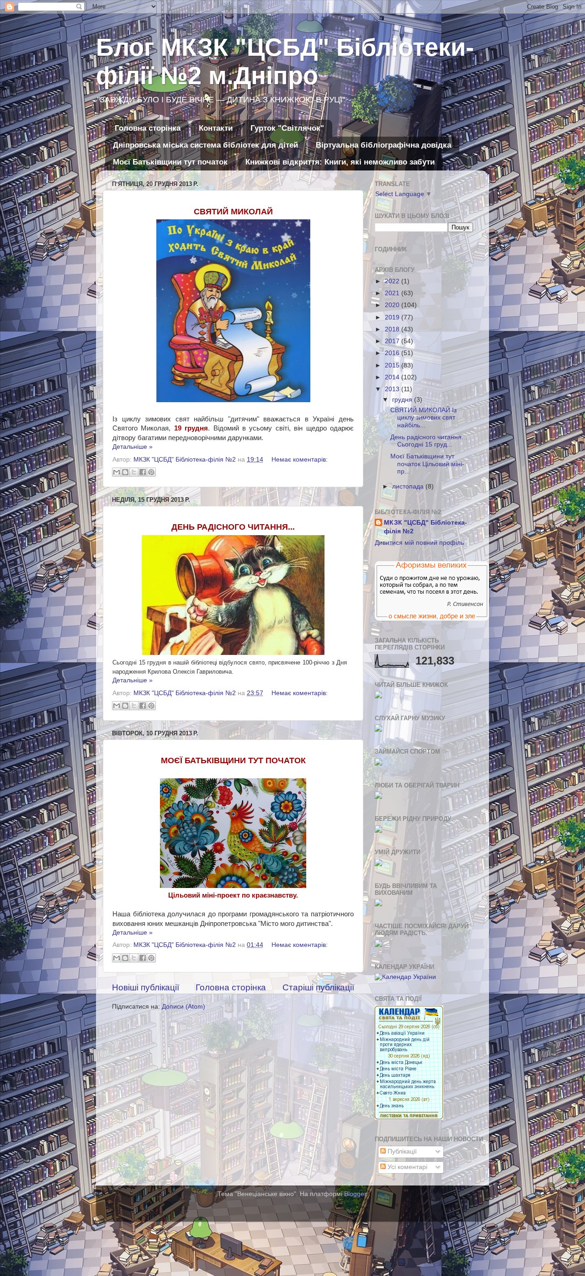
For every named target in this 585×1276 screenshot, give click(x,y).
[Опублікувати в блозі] (125, 472)
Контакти (216, 128)
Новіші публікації (145, 987)
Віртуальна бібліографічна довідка (383, 145)
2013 (393, 389)
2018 (393, 329)
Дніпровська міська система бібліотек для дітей (205, 145)
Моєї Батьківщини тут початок (170, 162)
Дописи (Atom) (183, 1006)
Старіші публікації (318, 987)
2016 (393, 353)
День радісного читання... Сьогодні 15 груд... (428, 441)
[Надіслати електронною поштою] (116, 472)
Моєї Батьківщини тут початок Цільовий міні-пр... (427, 463)
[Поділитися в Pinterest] (151, 472)
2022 (393, 281)
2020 (393, 305)
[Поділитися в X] (133, 472)
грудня (403, 399)
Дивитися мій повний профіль (419, 542)
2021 (393, 293)
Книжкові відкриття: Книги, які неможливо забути (340, 162)
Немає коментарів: (299, 459)
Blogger (355, 1194)
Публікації (401, 1151)
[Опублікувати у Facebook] (142, 472)
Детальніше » (132, 446)
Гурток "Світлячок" (287, 128)
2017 (393, 341)
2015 (393, 365)
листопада (408, 486)
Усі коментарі (406, 1167)
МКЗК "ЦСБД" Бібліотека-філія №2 (425, 527)
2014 (393, 377)
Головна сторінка (148, 128)
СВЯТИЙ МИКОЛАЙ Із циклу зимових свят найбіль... (423, 417)
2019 (393, 317)
